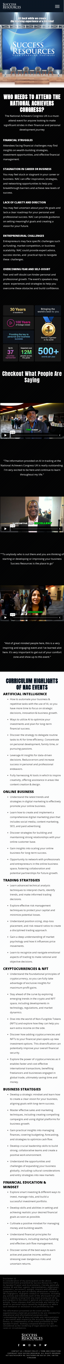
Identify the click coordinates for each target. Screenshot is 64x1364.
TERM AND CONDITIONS (51, 1351)
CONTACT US (17, 1351)
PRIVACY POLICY (31, 1351)
